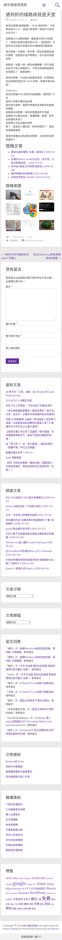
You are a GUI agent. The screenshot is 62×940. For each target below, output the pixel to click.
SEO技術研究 (38, 888)
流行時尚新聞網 (14, 839)
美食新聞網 (12, 824)
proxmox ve (17, 888)
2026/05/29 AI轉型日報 (19, 400)
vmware (13, 893)
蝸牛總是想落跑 (15, 5)
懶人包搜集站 (13, 814)
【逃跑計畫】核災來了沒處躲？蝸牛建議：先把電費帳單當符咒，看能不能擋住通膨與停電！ (30, 435)
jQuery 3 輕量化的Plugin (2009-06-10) (27, 568)
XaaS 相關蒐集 (13, 457)
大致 (10, 691)
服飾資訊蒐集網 (14, 850)
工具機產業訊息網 (15, 809)
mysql (50, 884)
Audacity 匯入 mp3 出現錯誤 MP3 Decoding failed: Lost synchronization (29, 721)
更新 (42, 904)
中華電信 (18, 899)
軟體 (29, 909)
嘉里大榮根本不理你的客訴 (34, 700)
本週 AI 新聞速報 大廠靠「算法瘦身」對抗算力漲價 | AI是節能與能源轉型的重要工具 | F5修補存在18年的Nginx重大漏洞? (31, 423)
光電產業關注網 (14, 829)
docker (21, 878)
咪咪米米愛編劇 (14, 766)
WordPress (37, 893)
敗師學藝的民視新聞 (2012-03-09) (29, 173)
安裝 (12, 904)
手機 (36, 904)
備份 (34, 899)
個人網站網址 (13, 348)
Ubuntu (51, 888)
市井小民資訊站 (14, 834)
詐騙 (25, 909)
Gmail (9, 884)
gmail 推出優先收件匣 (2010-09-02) (25, 528)
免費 (46, 898)
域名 (53, 899)
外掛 (8, 904)
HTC (35, 884)
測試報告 (13, 240)
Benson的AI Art (15, 761)
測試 (47, 904)
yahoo (9, 899)
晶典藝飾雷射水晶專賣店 (19, 771)
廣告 (26, 903)
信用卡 (26, 899)
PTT (27, 888)
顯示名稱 (11, 323)
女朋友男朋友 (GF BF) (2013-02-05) (30, 177)
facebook (38, 878)
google (19, 883)
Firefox (49, 878)
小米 (16, 904)
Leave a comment (34, 240)
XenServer (50, 893)
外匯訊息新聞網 (14, 845)
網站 (9, 908)
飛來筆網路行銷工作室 (18, 776)
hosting (29, 884)
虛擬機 (20, 909)
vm (7, 893)
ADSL (9, 878)
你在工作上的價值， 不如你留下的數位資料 (29, 405)
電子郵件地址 (14, 335)
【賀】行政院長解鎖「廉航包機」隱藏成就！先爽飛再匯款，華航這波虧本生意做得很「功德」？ (30, 466)
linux (41, 884)
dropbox (27, 878)
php (8, 888)
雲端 (34, 908)
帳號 (21, 904)
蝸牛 (35, 20)
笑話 (52, 904)
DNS (14, 878)
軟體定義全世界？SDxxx (19, 452)
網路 (14, 908)
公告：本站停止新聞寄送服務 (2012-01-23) (28, 514)
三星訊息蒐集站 (14, 804)
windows (23, 893)
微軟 (31, 904)
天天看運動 (12, 819)
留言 (9, 286)
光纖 (39, 899)
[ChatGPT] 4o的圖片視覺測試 (36, 683)
